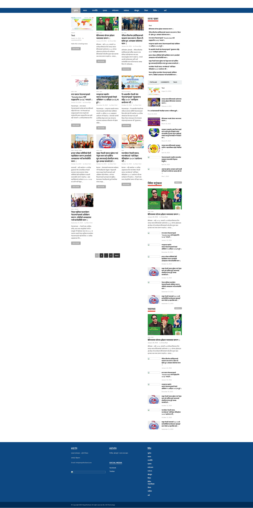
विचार (146, 10)
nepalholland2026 (76, 40)
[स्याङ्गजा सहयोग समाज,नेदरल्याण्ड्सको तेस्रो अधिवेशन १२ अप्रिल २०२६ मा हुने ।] (107, 82)
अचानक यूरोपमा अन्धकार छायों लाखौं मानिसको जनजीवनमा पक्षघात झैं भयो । (172, 171)
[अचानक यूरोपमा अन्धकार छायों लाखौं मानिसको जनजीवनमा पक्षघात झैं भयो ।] (154, 169)
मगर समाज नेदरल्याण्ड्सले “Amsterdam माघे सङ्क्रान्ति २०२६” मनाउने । (82, 97)
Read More (75, 48)
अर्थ (165, 10)
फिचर (149, 487)
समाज (85, 10)
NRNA (126, 10)
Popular (153, 82)
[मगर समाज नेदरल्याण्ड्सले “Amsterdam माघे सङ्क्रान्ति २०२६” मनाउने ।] (82, 82)
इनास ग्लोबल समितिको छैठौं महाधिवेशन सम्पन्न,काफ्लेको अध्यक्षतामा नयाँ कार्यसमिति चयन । (171, 259)
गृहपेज (76, 10)
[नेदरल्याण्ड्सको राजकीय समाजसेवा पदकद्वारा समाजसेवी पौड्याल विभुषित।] (154, 157)
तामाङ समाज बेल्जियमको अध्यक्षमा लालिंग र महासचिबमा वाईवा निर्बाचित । (171, 147)
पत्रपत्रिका (151, 484)
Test (73, 35)
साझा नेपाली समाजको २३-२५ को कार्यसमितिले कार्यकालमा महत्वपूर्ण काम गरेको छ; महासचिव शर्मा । (171, 298)
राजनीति (94, 10)
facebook (113, 468)
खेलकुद (136, 10)
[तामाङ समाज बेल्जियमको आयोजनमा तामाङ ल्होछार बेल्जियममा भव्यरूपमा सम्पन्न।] (154, 99)
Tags (175, 82)
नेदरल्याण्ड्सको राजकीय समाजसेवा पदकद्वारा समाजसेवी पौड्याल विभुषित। (171, 159)
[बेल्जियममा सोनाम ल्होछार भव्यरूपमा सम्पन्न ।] (107, 24)
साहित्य (80, 150)
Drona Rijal (113, 41)
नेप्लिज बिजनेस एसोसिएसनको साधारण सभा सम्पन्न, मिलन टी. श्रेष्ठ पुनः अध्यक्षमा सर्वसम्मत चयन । (171, 362)
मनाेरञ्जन (115, 10)
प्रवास (105, 10)
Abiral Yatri (114, 105)
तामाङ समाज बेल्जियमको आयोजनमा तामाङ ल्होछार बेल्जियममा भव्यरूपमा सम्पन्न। (171, 101)
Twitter (112, 471)
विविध (155, 10)
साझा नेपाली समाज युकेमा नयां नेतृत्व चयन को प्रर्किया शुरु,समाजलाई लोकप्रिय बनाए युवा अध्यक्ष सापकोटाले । (171, 271)
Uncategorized (126, 91)
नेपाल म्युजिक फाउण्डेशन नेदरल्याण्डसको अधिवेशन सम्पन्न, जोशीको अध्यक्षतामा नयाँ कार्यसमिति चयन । (171, 285)
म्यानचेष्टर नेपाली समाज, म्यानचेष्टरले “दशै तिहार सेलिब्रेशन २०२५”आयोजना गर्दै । (171, 412)
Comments (165, 82)
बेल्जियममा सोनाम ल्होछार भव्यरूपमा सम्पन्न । (161, 29)
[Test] (82, 24)
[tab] (153, 82)
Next (116, 255)
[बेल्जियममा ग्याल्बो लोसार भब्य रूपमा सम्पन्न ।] (154, 119)
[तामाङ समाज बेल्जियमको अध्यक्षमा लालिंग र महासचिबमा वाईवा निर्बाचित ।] (154, 145)
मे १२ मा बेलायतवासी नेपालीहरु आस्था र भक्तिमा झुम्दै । (163, 111)
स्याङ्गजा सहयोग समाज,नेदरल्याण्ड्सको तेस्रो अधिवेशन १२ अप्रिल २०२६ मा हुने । (172, 247)
